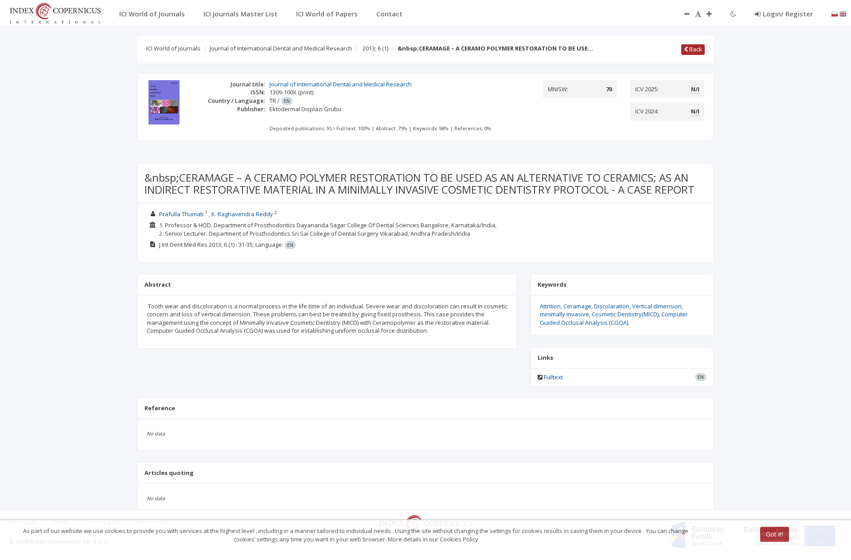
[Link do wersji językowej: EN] (843, 13)
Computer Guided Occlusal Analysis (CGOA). (614, 318)
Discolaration (611, 306)
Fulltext (553, 377)
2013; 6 (375, 48)
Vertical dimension (657, 306)
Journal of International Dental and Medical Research (281, 48)
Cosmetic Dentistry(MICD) (625, 314)
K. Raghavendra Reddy (242, 214)
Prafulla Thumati (181, 214)
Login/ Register (788, 13)
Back (695, 49)
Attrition (550, 306)
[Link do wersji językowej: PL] (834, 13)
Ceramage (577, 306)
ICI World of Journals (173, 48)
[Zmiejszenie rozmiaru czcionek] (682, 13)
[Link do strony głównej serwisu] (55, 12)
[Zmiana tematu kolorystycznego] (733, 13)
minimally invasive (564, 314)
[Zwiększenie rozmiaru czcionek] (713, 13)
